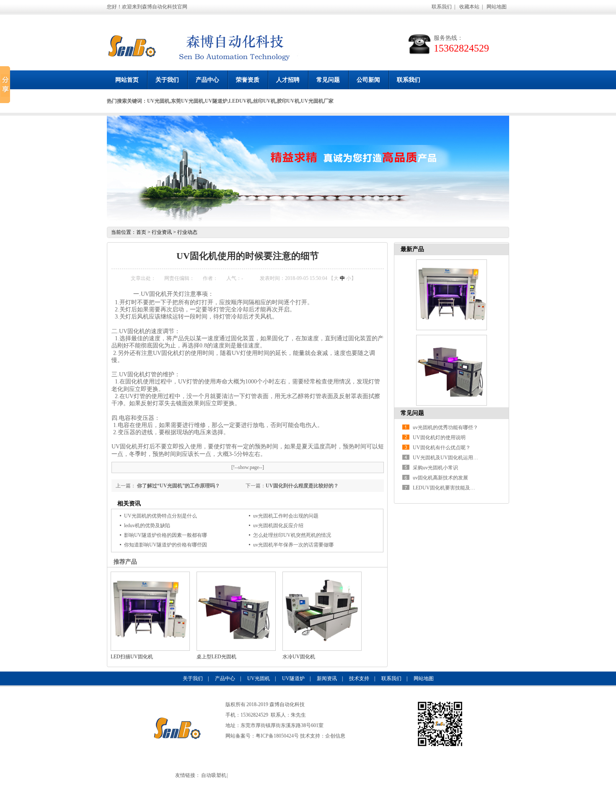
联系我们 (442, 7)
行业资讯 (162, 232)
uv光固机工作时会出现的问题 (285, 516)
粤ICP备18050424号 (277, 736)
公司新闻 (368, 80)
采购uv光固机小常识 (435, 468)
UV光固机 (258, 678)
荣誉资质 (247, 80)
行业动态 (187, 232)
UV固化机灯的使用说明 (439, 437)
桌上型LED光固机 (216, 657)
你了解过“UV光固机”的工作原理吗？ (178, 486)
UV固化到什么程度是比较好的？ (302, 486)
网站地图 (497, 7)
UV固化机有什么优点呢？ (442, 447)
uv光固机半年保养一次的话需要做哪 (293, 545)
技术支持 (359, 678)
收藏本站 (469, 7)
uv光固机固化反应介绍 (278, 525)
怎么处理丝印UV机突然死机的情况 (292, 535)
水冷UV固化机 (298, 657)
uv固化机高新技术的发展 (440, 478)
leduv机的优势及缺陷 (147, 525)
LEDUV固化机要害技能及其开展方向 (454, 488)
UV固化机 (132, 374)
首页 (141, 232)
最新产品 (412, 249)
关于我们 (167, 80)
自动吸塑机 (213, 775)
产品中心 (207, 80)
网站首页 (127, 80)
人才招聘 (288, 80)
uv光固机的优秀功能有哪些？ (445, 427)
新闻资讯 (327, 678)
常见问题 (328, 80)
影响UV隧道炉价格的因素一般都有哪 (165, 535)
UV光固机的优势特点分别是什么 (160, 516)
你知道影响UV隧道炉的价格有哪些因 (165, 545)
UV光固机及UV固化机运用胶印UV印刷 (457, 458)
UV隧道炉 (293, 678)
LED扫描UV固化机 (132, 657)
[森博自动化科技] (132, 48)
